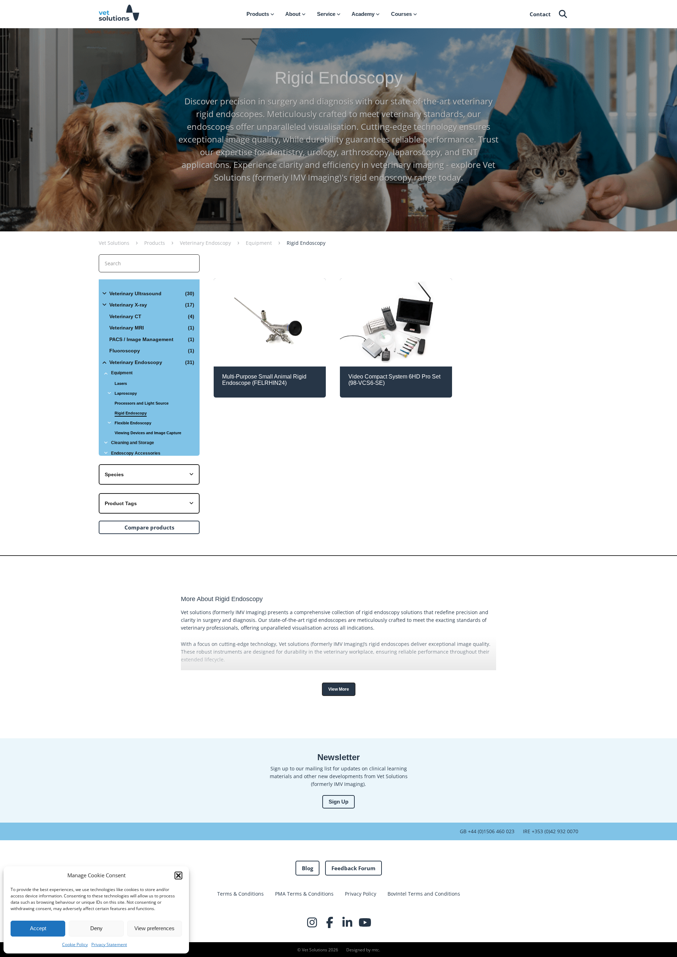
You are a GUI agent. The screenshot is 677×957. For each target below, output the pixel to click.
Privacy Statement (109, 944)
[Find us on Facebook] (330, 922)
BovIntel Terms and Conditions (424, 893)
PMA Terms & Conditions (304, 893)
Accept (38, 928)
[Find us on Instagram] (312, 922)
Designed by (362, 950)
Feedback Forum (353, 868)
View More (338, 689)
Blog (307, 868)
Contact (540, 14)
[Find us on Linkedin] (347, 922)
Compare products (149, 527)
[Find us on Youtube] (365, 922)
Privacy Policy (360, 893)
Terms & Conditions (240, 893)
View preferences (154, 928)
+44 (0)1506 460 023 (490, 831)
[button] (178, 875)
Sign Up (338, 802)
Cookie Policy (75, 944)
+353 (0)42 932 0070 (554, 831)
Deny (96, 928)
